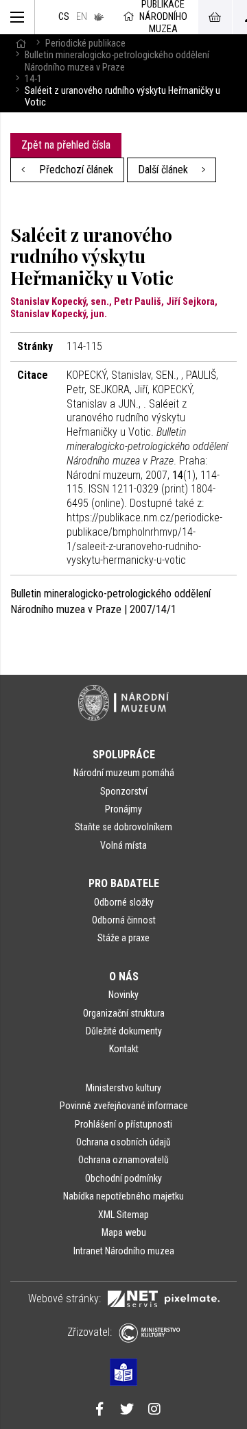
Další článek (164, 169)
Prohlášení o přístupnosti (123, 1124)
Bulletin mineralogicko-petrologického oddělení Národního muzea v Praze (117, 61)
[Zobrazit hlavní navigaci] (17, 17)
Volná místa (123, 845)
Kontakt (124, 1048)
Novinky (123, 994)
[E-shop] (215, 17)
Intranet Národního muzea (123, 1250)
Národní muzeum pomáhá (123, 772)
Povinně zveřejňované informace (124, 1105)
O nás (124, 976)
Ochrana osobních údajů (123, 1141)
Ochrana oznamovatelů (123, 1159)
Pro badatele (124, 883)
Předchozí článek (74, 169)
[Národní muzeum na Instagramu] (154, 1410)
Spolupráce (124, 754)
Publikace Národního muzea (163, 17)
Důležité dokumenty (124, 1031)
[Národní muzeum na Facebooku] (99, 1410)
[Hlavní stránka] (20, 43)
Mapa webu (124, 1232)
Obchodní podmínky (123, 1178)
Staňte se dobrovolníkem (123, 826)
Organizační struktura (124, 1013)
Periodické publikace (85, 43)
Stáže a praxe (123, 937)
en (81, 17)
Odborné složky (124, 902)
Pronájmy (123, 809)
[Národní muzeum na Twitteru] (127, 1410)
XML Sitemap (123, 1214)
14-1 (33, 79)
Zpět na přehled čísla (65, 144)
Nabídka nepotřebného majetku (123, 1196)
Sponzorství (124, 791)
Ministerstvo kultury (123, 1087)
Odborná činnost (124, 920)
